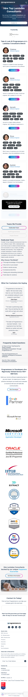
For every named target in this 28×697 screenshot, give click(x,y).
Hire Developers (5, 648)
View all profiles (14, 206)
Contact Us (14, 23)
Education (3, 641)
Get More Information (14, 575)
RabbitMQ (15, 87)
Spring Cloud (16, 55)
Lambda (12, 84)
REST (22, 55)
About (2, 646)
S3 (10, 55)
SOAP (19, 142)
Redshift (18, 84)
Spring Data (12, 113)
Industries (3, 644)
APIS (4, 61)
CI (11, 58)
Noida (22, 680)
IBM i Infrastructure (5, 637)
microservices (11, 174)
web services (18, 90)
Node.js (16, 119)
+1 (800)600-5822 (5, 670)
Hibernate (19, 113)
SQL (12, 90)
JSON (4, 145)
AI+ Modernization (5, 635)
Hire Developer (14, 389)
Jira (8, 58)
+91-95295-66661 (5, 674)
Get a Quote (14, 70)
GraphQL (21, 58)
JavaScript (6, 119)
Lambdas (5, 55)
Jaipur (9, 680)
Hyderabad (17, 680)
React (15, 171)
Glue (4, 87)
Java (16, 148)
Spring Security (7, 116)
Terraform (10, 61)
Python (9, 87)
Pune (13, 680)
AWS (12, 119)
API (4, 58)
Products (3, 639)
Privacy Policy (17, 695)
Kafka (14, 116)
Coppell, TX (9, 677)
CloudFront (6, 90)
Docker (15, 58)
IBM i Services (4, 633)
